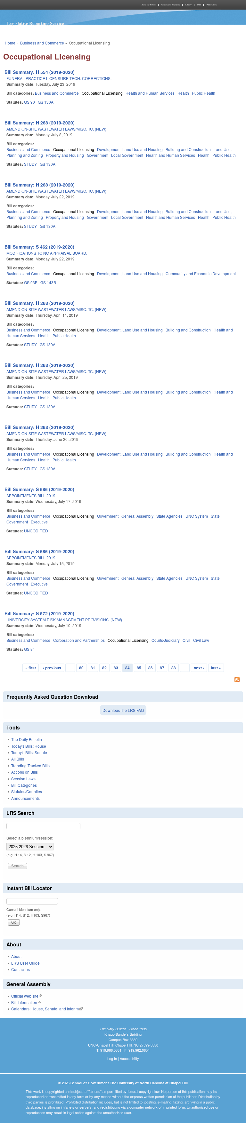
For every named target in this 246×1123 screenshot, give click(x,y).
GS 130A (45, 102)
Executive (39, 521)
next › (199, 668)
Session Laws (23, 778)
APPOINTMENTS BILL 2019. (31, 495)
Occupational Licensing (102, 93)
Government (97, 155)
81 (93, 668)
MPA (199, 5)
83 (116, 668)
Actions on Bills (24, 772)
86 (150, 668)
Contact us (20, 969)
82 (104, 668)
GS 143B (48, 282)
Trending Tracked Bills (30, 765)
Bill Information (26, 1002)
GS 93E (30, 282)
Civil (186, 640)
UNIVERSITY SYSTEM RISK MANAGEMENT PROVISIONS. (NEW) (64, 619)
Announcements (25, 798)
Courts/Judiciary (166, 640)
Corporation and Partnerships (79, 640)
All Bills (17, 758)
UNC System (196, 516)
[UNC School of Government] (62, 5)
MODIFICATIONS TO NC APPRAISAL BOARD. (46, 253)
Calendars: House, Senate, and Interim (47, 1008)
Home (10, 42)
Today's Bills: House (28, 746)
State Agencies (169, 516)
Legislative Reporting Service (35, 23)
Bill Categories (24, 785)
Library (188, 5)
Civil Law (201, 640)
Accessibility (129, 1058)
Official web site (26, 996)
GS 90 (29, 102)
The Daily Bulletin (26, 739)
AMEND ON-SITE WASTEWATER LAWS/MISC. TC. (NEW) (56, 128)
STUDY (30, 164)
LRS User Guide (25, 963)
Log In (112, 1058)
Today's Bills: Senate (29, 752)
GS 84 (29, 649)
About (16, 956)
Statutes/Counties (26, 791)
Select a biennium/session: (29, 837)
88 (173, 668)
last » (216, 668)
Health (183, 93)
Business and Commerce (42, 42)
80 (81, 668)
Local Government (127, 155)
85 (139, 668)
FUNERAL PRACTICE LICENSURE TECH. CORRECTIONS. (58, 78)
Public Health (203, 93)
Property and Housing (65, 155)
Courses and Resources (170, 5)
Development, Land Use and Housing (130, 149)
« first (30, 668)
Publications (212, 5)
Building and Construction (188, 149)
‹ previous (52, 668)
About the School (149, 5)
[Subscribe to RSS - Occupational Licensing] (123, 680)
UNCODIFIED (36, 530)
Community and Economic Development (201, 273)
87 (162, 668)
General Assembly (137, 516)
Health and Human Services (150, 93)
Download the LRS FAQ (123, 710)
